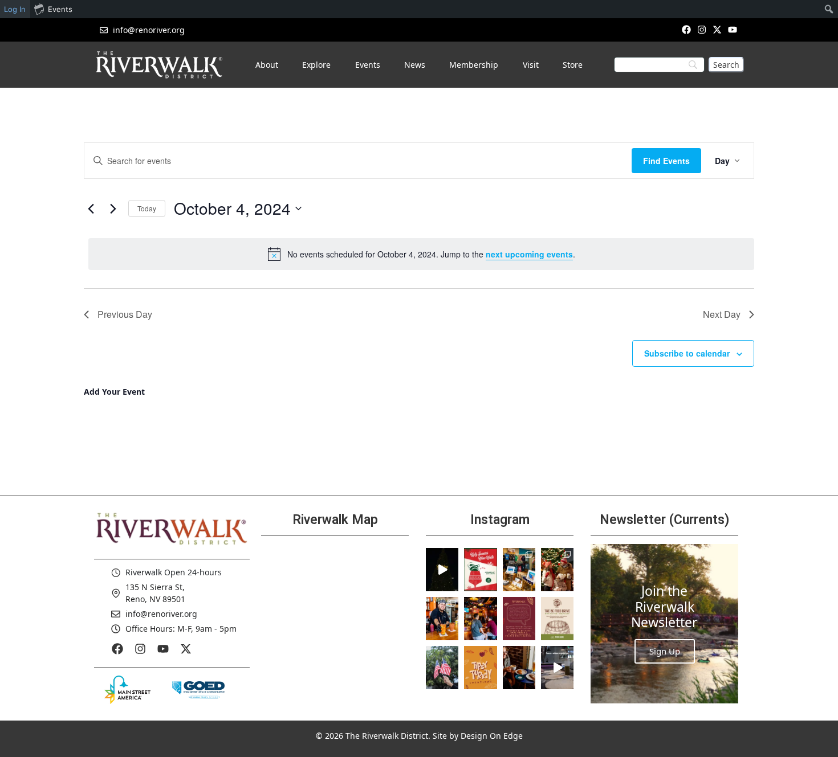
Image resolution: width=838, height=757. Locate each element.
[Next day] (113, 208)
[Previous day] (90, 208)
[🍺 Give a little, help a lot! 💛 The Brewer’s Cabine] (557, 618)
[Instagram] (701, 29)
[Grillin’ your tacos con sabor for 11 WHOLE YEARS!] (442, 618)
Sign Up (664, 651)
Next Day (722, 314)
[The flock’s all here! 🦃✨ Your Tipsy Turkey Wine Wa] (480, 667)
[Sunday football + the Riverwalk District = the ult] (480, 618)
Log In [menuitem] (15, 9)
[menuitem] (829, 9)
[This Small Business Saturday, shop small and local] (519, 569)
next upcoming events (529, 254)
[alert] (421, 254)
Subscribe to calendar (687, 353)
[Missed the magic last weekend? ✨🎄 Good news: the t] (442, 569)
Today (146, 208)
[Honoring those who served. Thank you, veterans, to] (442, 667)
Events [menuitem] (60, 9)
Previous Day (124, 314)
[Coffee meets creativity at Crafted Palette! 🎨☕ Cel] (519, 667)
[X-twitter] (717, 29)
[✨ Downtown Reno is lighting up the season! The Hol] (557, 569)
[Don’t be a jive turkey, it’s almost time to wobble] (519, 618)
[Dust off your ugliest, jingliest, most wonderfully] (480, 569)
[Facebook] (686, 29)
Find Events (666, 160)
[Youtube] (732, 29)
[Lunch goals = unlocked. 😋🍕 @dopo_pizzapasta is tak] (557, 667)
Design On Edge (492, 735)
